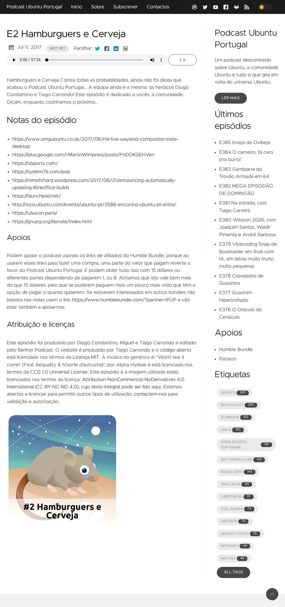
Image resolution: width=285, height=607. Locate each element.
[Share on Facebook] (107, 48)
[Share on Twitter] (97, 48)
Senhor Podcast (35, 350)
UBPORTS (233, 521)
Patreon (227, 359)
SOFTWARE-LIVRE (241, 460)
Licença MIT (86, 357)
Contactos (158, 6)
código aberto (175, 350)
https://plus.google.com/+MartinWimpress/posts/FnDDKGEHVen (83, 154)
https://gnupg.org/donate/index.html (52, 221)
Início (76, 6)
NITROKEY (234, 546)
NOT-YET (232, 558)
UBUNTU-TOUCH (239, 534)
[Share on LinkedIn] (116, 48)
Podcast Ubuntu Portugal (34, 6)
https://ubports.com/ (35, 163)
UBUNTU (233, 393)
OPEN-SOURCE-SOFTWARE (245, 444)
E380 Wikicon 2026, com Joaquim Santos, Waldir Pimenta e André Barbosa (247, 227)
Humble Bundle (236, 349)
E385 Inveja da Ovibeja (244, 142)
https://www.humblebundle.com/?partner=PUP (124, 300)
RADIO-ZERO (236, 472)
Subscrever (125, 6)
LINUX (230, 430)
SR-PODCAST (237, 405)
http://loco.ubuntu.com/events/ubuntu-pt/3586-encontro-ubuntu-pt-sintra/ (94, 204)
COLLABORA (236, 509)
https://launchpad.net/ (36, 196)
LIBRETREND (235, 497)
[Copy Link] (125, 48)
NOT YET (57, 48)
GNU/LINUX (235, 484)
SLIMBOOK (234, 417)
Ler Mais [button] (231, 98)
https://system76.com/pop (41, 171)
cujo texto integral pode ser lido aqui (121, 386)
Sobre (97, 6)
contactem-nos (150, 394)
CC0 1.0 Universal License (58, 372)
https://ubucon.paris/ (35, 213)
